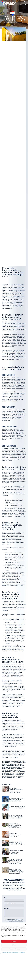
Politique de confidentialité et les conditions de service (14, 921)
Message (6, 908)
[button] (26, 924)
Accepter (14, 941)
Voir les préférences (14, 949)
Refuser (14, 945)
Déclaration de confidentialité (18, 952)
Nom (5, 897)
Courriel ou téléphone (9, 903)
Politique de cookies (7, 952)
